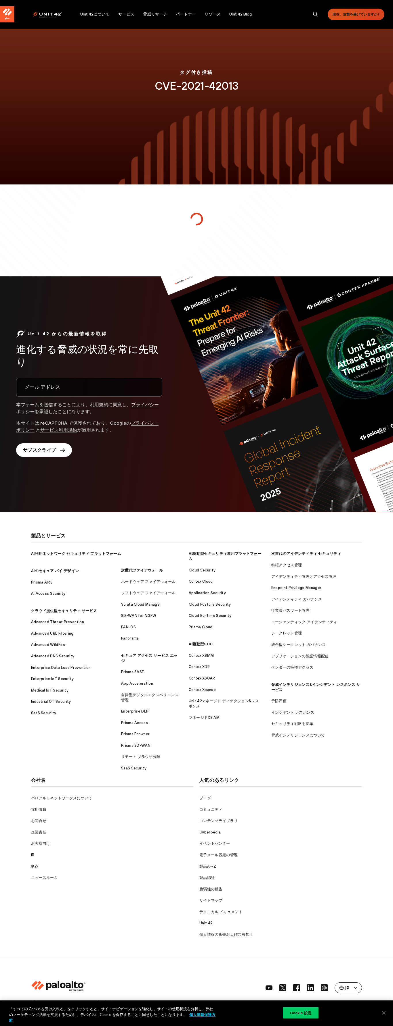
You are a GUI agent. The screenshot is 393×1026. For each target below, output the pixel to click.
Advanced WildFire (48, 644)
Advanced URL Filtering (52, 633)
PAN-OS (128, 627)
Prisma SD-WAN (135, 745)
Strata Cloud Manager (141, 604)
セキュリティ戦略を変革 (292, 723)
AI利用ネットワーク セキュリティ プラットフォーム (76, 553)
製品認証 (207, 877)
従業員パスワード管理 (290, 610)
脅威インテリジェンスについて (298, 735)
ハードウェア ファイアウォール (148, 582)
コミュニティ (210, 809)
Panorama (130, 638)
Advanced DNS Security (53, 656)
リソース (213, 14)
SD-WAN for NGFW (139, 615)
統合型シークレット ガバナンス (298, 644)
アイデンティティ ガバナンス (296, 599)
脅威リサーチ (155, 14)
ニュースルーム (44, 877)
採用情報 (38, 809)
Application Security (207, 593)
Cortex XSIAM (201, 655)
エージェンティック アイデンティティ (304, 622)
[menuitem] (54, 14)
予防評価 (279, 701)
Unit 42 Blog (240, 14)
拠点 (35, 866)
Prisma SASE (132, 672)
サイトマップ (210, 900)
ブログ (205, 798)
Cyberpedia (210, 832)
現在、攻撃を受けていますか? (356, 14)
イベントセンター (214, 843)
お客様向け (40, 843)
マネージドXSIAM (204, 717)
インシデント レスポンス (292, 712)
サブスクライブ (39, 450)
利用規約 (99, 404)
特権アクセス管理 (286, 565)
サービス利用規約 (58, 429)
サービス (126, 14)
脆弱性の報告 (210, 889)
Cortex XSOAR (202, 678)
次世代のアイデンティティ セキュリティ (306, 553)
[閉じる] (383, 1012)
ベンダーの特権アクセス (292, 667)
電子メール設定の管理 (218, 855)
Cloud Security (202, 570)
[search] (315, 14)
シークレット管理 (286, 633)
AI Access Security (48, 593)
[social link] (269, 987)
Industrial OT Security (51, 701)
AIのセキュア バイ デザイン (55, 571)
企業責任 (38, 832)
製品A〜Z (207, 866)
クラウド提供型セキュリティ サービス (64, 611)
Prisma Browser (135, 734)
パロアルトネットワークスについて (61, 798)
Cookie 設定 (301, 1012)
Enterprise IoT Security (52, 679)
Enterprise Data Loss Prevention (61, 667)
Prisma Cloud (201, 627)
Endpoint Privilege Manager (296, 588)
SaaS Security (43, 713)
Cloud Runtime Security (210, 615)
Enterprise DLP (134, 711)
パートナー (186, 14)
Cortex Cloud (201, 581)
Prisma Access (134, 723)
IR (33, 855)
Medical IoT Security (49, 690)
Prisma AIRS (42, 582)
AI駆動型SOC (201, 644)
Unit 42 (206, 923)
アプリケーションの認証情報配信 (300, 656)
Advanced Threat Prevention (57, 622)
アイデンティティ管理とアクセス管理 (303, 576)
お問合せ (38, 821)
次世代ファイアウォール (142, 570)
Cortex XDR (199, 667)
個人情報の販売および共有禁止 (226, 934)
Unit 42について (95, 14)
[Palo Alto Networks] (51, 14)
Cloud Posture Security (210, 604)
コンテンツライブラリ (218, 821)
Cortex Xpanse (202, 690)
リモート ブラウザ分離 (141, 756)
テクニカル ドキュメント (221, 912)
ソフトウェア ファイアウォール (148, 593)
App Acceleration (137, 683)
